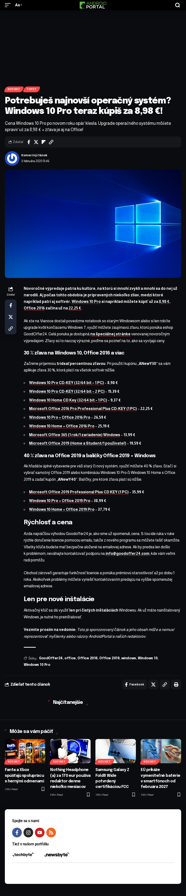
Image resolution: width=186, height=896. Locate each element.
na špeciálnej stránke (110, 334)
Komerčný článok (34, 155)
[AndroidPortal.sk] (93, 5)
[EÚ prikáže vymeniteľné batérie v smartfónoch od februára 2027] (161, 751)
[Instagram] (28, 832)
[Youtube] (40, 832)
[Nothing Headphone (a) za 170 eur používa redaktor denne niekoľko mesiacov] (70, 751)
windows (128, 658)
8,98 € (164, 301)
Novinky (14, 89)
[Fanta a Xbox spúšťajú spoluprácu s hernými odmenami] (25, 751)
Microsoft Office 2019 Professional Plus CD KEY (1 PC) (79, 492)
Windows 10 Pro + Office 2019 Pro (59, 501)
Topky (32, 89)
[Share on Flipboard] (43, 142)
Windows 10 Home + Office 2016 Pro (61, 426)
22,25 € (75, 308)
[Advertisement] (93, 46)
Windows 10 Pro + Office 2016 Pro (59, 417)
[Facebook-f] (17, 832)
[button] (9, 5)
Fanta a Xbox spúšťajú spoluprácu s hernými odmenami (24, 775)
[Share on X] (36, 142)
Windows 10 (147, 658)
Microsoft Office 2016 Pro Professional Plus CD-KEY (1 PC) (83, 409)
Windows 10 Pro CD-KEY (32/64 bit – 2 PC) (67, 391)
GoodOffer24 (51, 658)
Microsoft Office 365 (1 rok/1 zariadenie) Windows (74, 435)
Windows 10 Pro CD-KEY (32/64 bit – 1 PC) (66, 383)
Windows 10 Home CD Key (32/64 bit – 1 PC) (68, 400)
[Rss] (51, 832)
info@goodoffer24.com (127, 553)
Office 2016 (34, 308)
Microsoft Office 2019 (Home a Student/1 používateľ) (77, 443)
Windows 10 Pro (86, 301)
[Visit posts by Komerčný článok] (12, 158)
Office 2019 (109, 658)
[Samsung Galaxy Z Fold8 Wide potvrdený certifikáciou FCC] (115, 751)
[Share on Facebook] (28, 142)
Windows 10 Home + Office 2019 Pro (61, 509)
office (70, 658)
